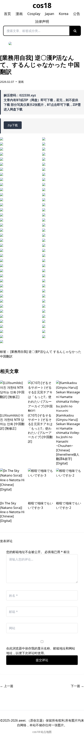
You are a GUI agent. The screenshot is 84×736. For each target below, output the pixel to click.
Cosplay (33, 13)
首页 (7, 13)
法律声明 (42, 21)
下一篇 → (77, 686)
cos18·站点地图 (42, 732)
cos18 (42, 5)
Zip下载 (13, 125)
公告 (76, 13)
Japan (49, 13)
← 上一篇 (6, 686)
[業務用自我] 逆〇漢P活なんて (31, 351)
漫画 (19, 13)
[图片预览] (20, 138)
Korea (63, 13)
